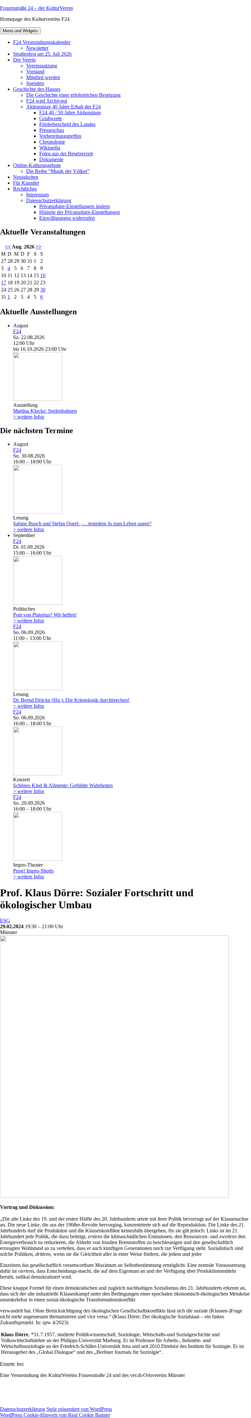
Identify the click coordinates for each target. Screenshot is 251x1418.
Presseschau (51, 130)
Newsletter (37, 48)
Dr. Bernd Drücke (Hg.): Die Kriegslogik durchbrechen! (71, 700)
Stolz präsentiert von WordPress (79, 1409)
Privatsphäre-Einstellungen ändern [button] (74, 206)
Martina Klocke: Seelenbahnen (45, 411)
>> (39, 246)
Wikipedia (49, 147)
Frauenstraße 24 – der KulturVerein (36, 8)
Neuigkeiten (25, 177)
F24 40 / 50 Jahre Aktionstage (70, 112)
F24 (17, 331)
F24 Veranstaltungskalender (41, 42)
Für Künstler (26, 183)
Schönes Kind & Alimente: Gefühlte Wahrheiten (63, 785)
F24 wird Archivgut (46, 101)
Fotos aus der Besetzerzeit (66, 153)
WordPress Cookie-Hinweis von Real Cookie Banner (55, 1415)
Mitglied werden (43, 77)
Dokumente (51, 159)
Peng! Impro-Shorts (33, 870)
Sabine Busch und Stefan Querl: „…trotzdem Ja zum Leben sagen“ (82, 523)
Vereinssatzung (41, 65)
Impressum (37, 194)
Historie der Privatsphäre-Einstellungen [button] (79, 212)
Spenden (35, 83)
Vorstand (35, 71)
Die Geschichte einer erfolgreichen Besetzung (73, 95)
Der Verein (24, 60)
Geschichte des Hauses (36, 89)
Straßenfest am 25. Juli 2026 (42, 54)
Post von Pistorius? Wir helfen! (45, 614)
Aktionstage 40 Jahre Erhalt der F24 (63, 106)
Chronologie (52, 142)
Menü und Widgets (20, 30)
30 (42, 289)
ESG (5, 920)
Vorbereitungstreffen (60, 136)
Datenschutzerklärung (48, 200)
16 (42, 275)
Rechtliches (25, 188)
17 (3, 282)
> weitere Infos (28, 416)
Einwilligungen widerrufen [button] (67, 218)
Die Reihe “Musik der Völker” (58, 171)
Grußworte (50, 118)
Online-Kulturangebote (37, 165)
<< (8, 246)
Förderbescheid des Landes (67, 124)
